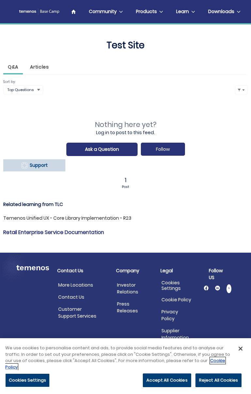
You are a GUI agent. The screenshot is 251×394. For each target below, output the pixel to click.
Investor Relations (127, 288)
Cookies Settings (171, 285)
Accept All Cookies (166, 380)
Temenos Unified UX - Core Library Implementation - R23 (67, 218)
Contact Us (71, 297)
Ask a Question (102, 149)
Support (38, 165)
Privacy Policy (169, 315)
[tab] (13, 67)
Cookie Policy (176, 299)
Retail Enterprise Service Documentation (53, 232)
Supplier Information (175, 334)
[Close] (240, 348)
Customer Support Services (77, 312)
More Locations (75, 285)
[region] (125, 366)
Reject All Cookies (218, 380)
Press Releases (127, 307)
